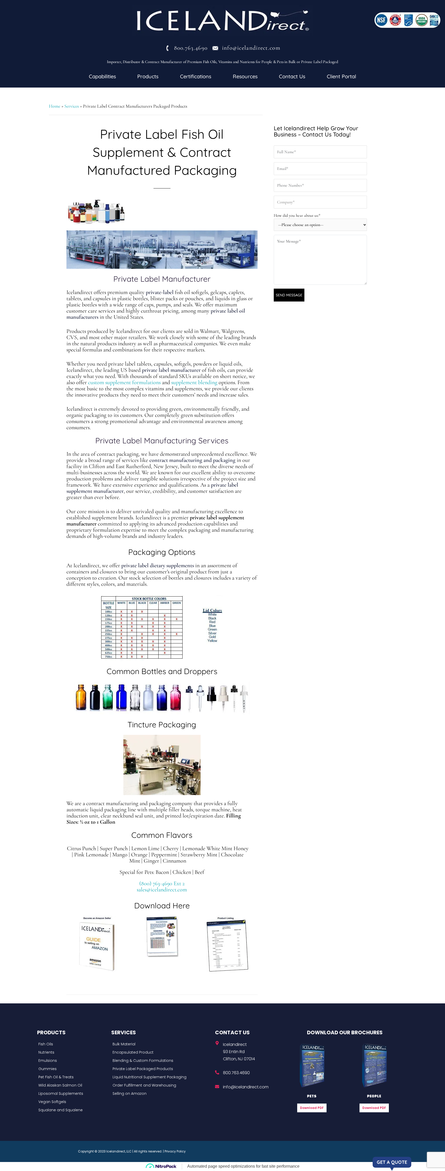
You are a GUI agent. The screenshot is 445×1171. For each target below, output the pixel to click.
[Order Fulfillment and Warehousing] (161, 1085)
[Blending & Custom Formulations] (161, 1060)
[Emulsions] (73, 1060)
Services (71, 106)
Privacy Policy (175, 1151)
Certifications (195, 76)
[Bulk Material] (161, 1044)
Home (54, 106)
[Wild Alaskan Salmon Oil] (73, 1085)
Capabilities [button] (102, 76)
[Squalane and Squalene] (73, 1110)
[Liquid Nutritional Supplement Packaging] (161, 1077)
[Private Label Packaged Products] (161, 1069)
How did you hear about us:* (297, 215)
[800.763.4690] (217, 1072)
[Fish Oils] (73, 1044)
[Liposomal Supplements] (73, 1093)
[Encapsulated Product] (161, 1052)
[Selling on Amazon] (161, 1093)
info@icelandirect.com (246, 1087)
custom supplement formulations (124, 382)
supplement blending (194, 382)
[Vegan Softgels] (73, 1102)
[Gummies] (73, 1069)
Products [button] (147, 76)
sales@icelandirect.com (162, 889)
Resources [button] (245, 76)
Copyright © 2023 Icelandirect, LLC (105, 1151)
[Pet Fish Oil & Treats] (73, 1077)
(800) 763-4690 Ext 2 (162, 883)
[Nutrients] (73, 1052)
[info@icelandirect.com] (217, 1086)
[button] (102, 76)
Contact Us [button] (292, 76)
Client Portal (341, 76)
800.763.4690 (236, 1073)
